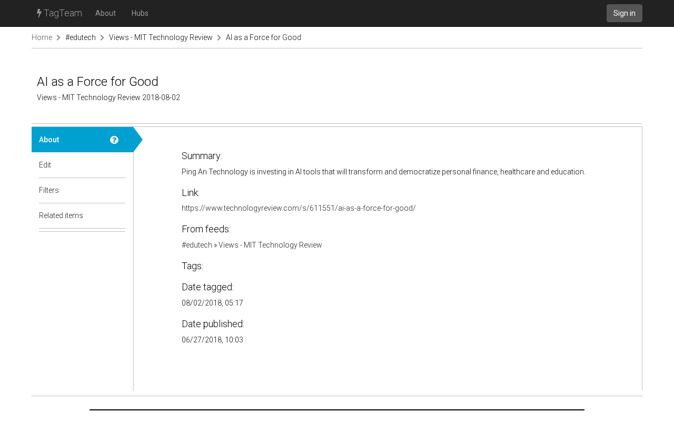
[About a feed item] (118, 139)
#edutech (80, 37)
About (105, 13)
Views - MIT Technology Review (161, 37)
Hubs (140, 13)
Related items (61, 215)
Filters (49, 190)
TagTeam (62, 12)
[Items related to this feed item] (118, 215)
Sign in (624, 13)
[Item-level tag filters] (118, 190)
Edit (45, 165)
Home (42, 37)
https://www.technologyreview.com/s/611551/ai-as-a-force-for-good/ (299, 208)
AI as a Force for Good (263, 37)
